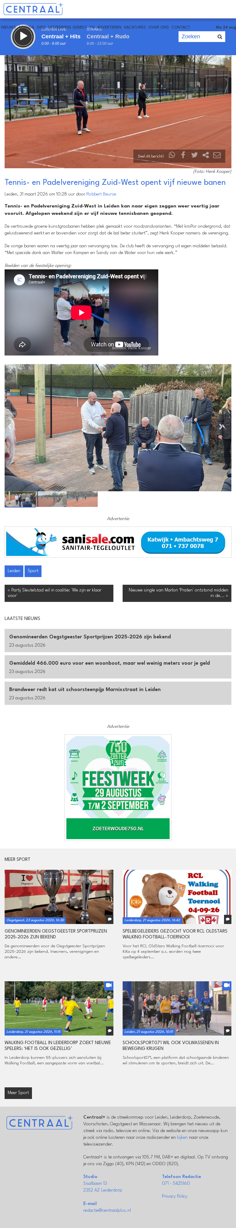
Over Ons (158, 27)
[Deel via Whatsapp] (172, 156)
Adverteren (109, 27)
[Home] (33, 9)
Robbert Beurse (101, 194)
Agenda (26, 27)
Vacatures (135, 27)
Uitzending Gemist (67, 27)
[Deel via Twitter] (194, 156)
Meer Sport (18, 1093)
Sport (33, 571)
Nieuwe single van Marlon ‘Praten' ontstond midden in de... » (178, 593)
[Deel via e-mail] (217, 156)
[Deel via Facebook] (183, 156)
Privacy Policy (174, 1196)
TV (92, 27)
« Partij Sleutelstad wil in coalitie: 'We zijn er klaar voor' (54, 593)
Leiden (14, 571)
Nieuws (8, 27)
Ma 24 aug (226, 27)
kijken (182, 1137)
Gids (41, 27)
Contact (180, 27)
